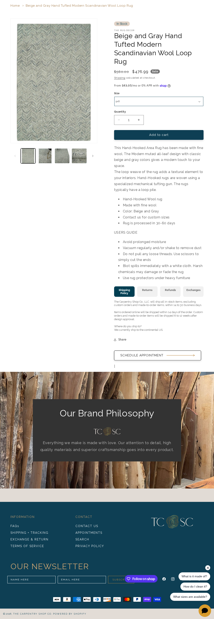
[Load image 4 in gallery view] (79, 155)
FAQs (14, 526)
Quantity (120, 111)
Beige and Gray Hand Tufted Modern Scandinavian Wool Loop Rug (79, 6)
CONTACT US (86, 526)
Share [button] (122, 339)
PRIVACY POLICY (89, 546)
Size (117, 93)
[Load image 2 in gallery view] (45, 155)
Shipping (119, 77)
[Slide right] (92, 155)
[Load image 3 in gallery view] (62, 155)
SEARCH (82, 539)
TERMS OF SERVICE (27, 546)
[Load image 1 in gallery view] (28, 155)
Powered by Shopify (69, 614)
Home (15, 6)
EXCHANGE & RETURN (29, 539)
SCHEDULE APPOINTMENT (141, 355)
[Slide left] (15, 155)
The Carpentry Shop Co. (32, 614)
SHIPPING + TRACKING (29, 532)
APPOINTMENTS (88, 532)
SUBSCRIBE (121, 579)
